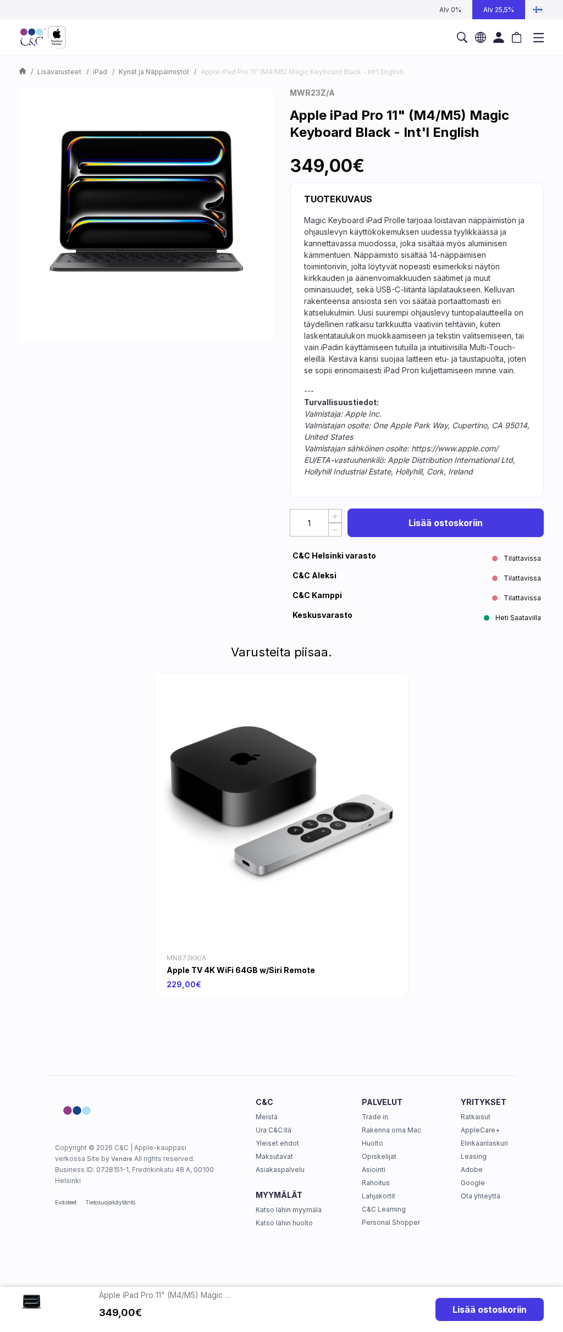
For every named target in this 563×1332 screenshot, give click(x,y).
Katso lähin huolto (284, 1223)
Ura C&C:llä (273, 1130)
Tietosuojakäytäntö (110, 1202)
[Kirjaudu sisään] (498, 37)
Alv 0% (450, 9)
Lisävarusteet (59, 72)
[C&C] (43, 37)
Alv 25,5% (498, 9)
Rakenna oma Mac (391, 1130)
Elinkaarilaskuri (484, 1143)
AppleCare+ (480, 1130)
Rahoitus (376, 1183)
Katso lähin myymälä (289, 1210)
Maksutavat (274, 1156)
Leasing (474, 1156)
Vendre (122, 1159)
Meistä (267, 1117)
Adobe (472, 1169)
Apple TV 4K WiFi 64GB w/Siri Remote (241, 970)
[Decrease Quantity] (335, 530)
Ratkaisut (475, 1117)
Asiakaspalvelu (280, 1169)
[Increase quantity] (335, 516)
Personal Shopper (391, 1222)
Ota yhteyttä (480, 1196)
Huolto (372, 1143)
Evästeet (65, 1202)
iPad (100, 72)
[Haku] (462, 37)
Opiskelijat (379, 1156)
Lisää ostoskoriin (446, 522)
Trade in (375, 1117)
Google (473, 1183)
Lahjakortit (378, 1196)
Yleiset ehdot (277, 1143)
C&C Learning (384, 1209)
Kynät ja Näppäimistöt (154, 72)
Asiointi (373, 1169)
